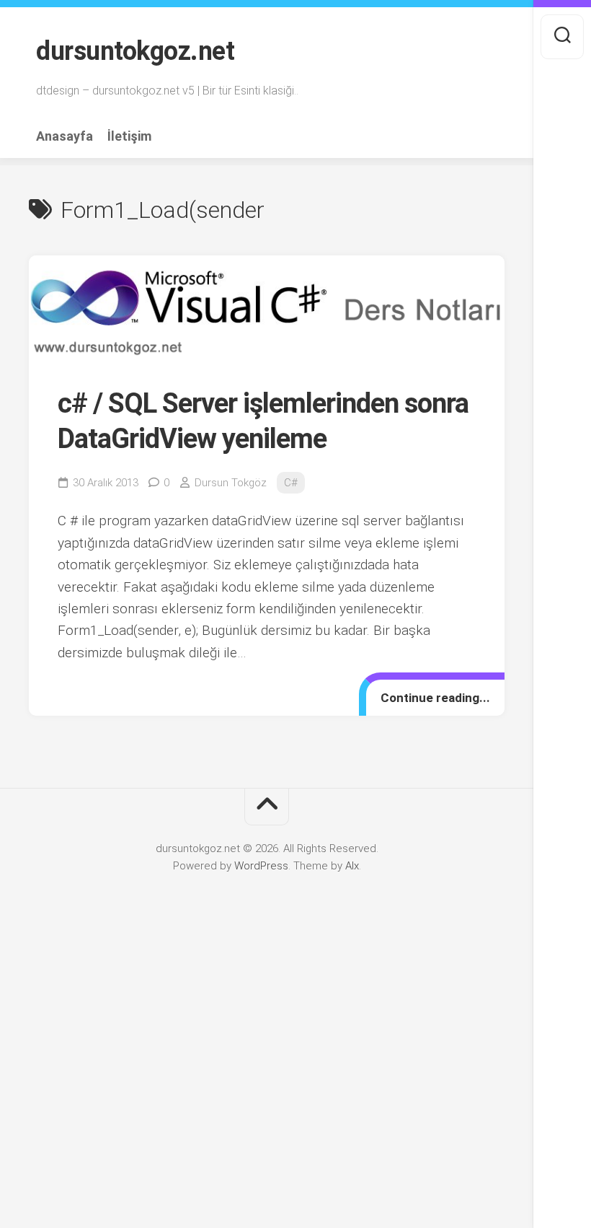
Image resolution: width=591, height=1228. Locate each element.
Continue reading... (435, 697)
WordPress (261, 865)
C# (291, 482)
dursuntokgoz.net (135, 51)
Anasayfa (64, 136)
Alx (352, 865)
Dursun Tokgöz (231, 482)
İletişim (129, 136)
